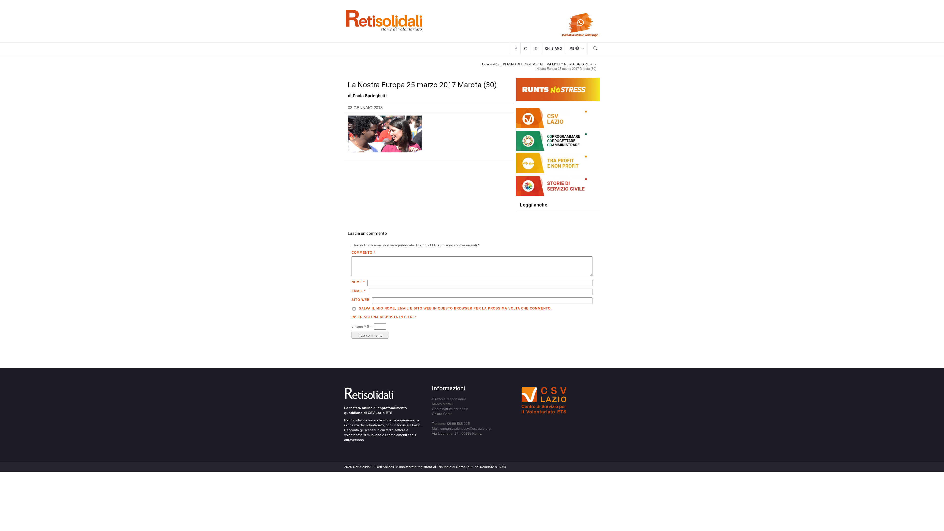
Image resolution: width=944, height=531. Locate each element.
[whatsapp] (536, 49)
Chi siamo (553, 48)
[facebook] (515, 49)
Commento (363, 252)
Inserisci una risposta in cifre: (384, 317)
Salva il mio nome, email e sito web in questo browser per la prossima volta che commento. (455, 308)
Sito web (360, 300)
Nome (358, 282)
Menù (574, 48)
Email (359, 291)
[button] (595, 49)
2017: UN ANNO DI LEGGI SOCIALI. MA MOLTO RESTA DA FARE (541, 64)
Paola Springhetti (370, 95)
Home (485, 64)
